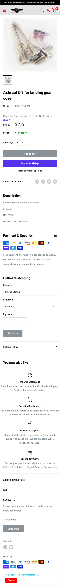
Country (7, 284)
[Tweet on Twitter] (49, 181)
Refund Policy (10, 346)
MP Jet (7, 105)
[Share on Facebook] (37, 181)
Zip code (7, 314)
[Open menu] (4, 10)
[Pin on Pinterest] (43, 181)
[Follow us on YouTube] (11, 547)
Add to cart (30, 153)
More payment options (30, 170)
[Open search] (42, 10)
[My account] (48, 10)
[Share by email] (55, 181)
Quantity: (8, 142)
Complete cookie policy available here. (22, 575)
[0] (54, 10)
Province (8, 299)
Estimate (13, 333)
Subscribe (13, 528)
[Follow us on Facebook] (5, 547)
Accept (11, 580)
